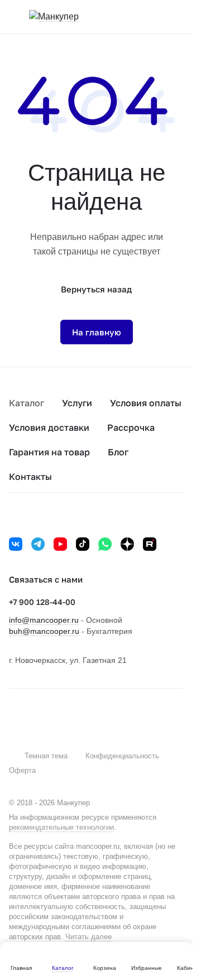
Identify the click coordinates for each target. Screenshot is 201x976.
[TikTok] (82, 544)
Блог (118, 452)
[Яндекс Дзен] (127, 544)
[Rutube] (149, 544)
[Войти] (155, 16)
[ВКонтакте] (15, 544)
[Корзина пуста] (178, 16)
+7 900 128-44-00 (42, 602)
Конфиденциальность (122, 756)
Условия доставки (49, 427)
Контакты (30, 476)
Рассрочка (131, 427)
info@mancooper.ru (44, 620)
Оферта (22, 770)
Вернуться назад (96, 289)
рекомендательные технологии (61, 827)
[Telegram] (38, 544)
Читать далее (88, 936)
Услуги (77, 402)
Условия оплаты (145, 402)
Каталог (26, 402)
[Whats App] (105, 544)
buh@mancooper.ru (44, 631)
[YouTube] (60, 544)
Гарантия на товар (49, 452)
